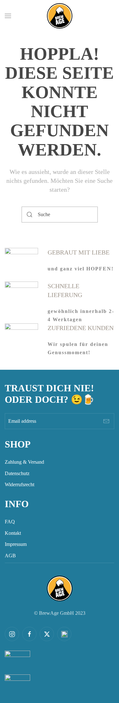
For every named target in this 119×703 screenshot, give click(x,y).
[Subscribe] (106, 421)
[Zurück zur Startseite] (59, 16)
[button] (8, 16)
